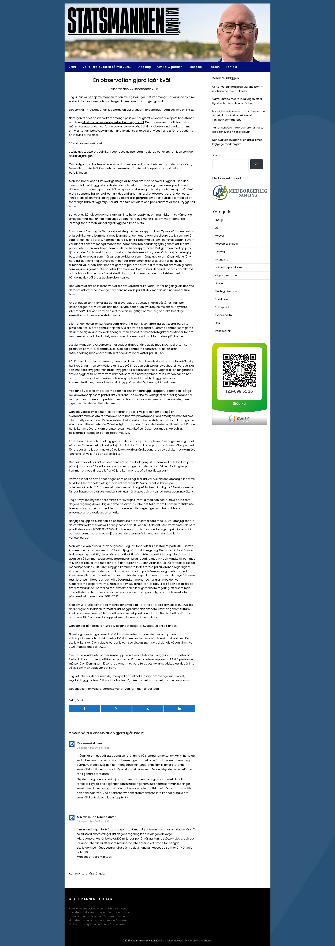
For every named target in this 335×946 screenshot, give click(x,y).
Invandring (221, 259)
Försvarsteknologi (226, 243)
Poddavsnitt (223, 299)
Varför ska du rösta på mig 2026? (107, 67)
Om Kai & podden (170, 67)
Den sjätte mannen (101, 97)
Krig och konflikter (226, 275)
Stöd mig (144, 67)
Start (72, 67)
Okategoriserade (226, 291)
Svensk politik (223, 315)
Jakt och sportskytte (228, 267)
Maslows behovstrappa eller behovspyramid (113, 122)
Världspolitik (222, 331)
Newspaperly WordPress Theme (193, 940)
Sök (215, 155)
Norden (219, 283)
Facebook (195, 67)
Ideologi (220, 251)
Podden (214, 67)
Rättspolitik (222, 307)
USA (217, 323)
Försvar (219, 235)
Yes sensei (84, 743)
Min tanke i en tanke (91, 817)
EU (216, 228)
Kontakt (231, 67)
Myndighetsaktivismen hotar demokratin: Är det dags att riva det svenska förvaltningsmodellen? (238, 115)
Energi (219, 220)
